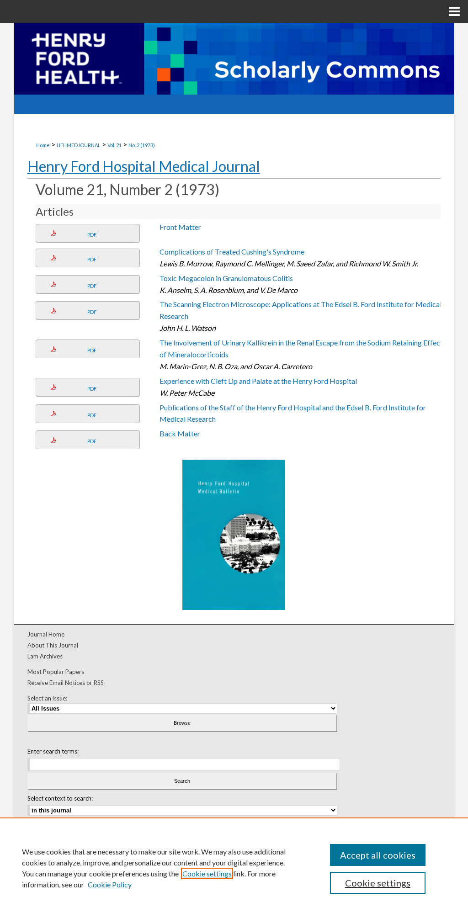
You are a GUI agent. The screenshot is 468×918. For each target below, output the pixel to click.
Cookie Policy (110, 884)
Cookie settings (207, 873)
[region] (234, 867)
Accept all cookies (377, 854)
